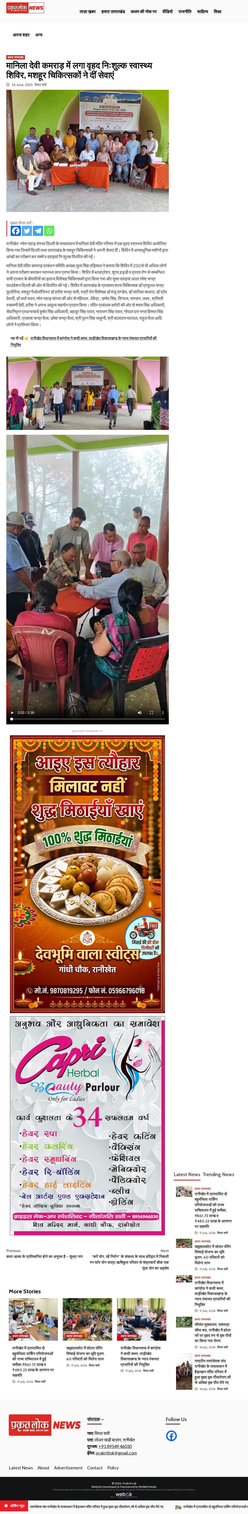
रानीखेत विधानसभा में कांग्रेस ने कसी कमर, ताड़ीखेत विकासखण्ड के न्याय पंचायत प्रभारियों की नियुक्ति (212, 1293)
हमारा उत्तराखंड (113, 11)
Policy (113, 1467)
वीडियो (168, 11)
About (43, 1467)
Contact (95, 1467)
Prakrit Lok (129, 1483)
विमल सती (40, 85)
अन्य (38, 35)
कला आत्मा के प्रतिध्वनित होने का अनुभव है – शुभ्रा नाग (44, 1253)
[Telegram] (38, 231)
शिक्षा (217, 11)
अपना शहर (21, 35)
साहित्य (202, 11)
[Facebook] (16, 231)
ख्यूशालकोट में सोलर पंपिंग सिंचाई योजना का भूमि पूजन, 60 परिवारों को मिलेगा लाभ (85, 1353)
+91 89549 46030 (115, 1446)
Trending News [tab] (218, 1174)
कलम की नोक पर (144, 11)
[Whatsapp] (49, 231)
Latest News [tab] (187, 1174)
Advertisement (68, 1467)
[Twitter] (27, 231)
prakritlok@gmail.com (116, 1452)
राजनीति (184, 11)
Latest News (21, 1467)
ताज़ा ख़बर (88, 11)
